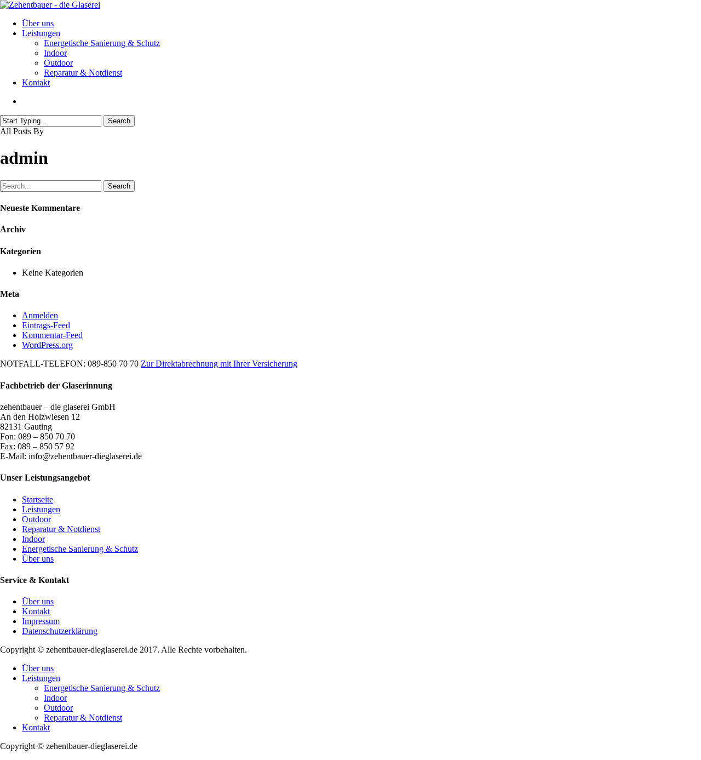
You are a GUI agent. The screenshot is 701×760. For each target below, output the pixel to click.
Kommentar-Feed (52, 335)
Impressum (41, 621)
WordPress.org (47, 345)
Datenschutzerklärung (59, 631)
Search (119, 121)
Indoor (33, 539)
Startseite (37, 499)
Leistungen (41, 509)
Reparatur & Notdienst (61, 529)
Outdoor (36, 519)
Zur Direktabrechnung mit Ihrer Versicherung (219, 363)
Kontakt (36, 611)
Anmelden (40, 315)
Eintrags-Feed (46, 325)
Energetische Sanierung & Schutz (80, 548)
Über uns (38, 558)
